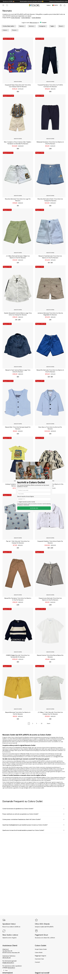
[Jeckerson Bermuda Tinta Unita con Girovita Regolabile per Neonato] (50, 288)
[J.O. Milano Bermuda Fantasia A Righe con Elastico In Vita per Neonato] (17, 231)
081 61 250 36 (6, 957)
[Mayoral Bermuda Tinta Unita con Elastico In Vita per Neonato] (17, 688)
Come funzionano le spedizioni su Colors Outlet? (17, 808)
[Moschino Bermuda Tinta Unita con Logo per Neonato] (17, 174)
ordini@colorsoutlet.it (8, 967)
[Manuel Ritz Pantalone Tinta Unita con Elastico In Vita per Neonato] (17, 574)
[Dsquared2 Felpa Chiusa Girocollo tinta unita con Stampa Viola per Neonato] (17, 60)
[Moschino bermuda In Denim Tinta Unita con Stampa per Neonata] (50, 174)
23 (41, 723)
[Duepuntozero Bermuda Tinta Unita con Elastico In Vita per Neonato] (50, 574)
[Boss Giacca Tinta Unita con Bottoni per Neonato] (50, 403)
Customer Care (39, 959)
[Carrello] (64, 5)
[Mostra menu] (3, 5)
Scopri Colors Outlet (41, 949)
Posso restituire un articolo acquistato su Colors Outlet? (20, 814)
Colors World (38, 952)
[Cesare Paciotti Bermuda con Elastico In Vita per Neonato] (50, 460)
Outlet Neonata (15, 17)
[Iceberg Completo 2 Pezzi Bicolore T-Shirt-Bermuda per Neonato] (17, 460)
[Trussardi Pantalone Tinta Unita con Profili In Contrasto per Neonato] (50, 60)
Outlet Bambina (36, 17)
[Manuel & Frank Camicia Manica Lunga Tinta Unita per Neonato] (17, 345)
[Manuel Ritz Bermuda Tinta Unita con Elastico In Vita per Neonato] (50, 345)
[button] (9, 26)
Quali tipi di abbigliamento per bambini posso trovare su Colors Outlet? (25, 825)
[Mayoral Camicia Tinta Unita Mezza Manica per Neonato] (50, 631)
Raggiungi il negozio (40, 956)
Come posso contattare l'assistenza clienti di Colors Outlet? (21, 819)
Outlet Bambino (25, 17)
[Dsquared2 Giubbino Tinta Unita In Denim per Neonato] (50, 517)
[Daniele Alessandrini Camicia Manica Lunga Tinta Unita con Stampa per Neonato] (17, 288)
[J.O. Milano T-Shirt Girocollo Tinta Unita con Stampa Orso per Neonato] (50, 688)
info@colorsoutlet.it (8, 962)
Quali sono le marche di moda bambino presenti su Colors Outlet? (23, 830)
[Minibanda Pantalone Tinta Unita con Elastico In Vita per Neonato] (50, 117)
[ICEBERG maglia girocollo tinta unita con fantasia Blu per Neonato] (17, 631)
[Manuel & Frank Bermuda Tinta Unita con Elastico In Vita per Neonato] (50, 231)
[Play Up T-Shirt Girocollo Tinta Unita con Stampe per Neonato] (17, 517)
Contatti (37, 962)
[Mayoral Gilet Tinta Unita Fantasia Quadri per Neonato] (17, 403)
